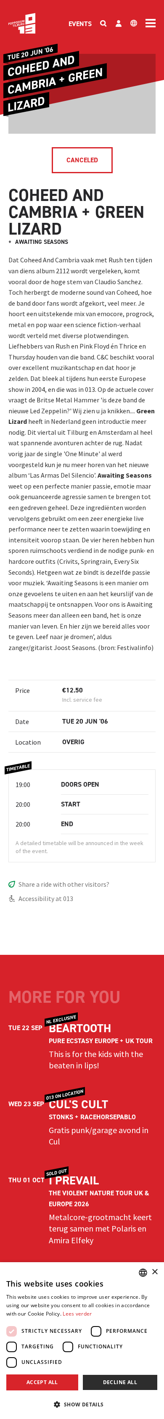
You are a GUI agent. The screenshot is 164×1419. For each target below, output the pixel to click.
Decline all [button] (120, 1382)
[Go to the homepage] (21, 23)
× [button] (154, 1272)
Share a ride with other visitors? (64, 884)
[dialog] (82, 1340)
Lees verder (77, 1313)
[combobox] (143, 1272)
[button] (82, 1404)
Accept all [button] (42, 1382)
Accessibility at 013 (46, 898)
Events (80, 23)
